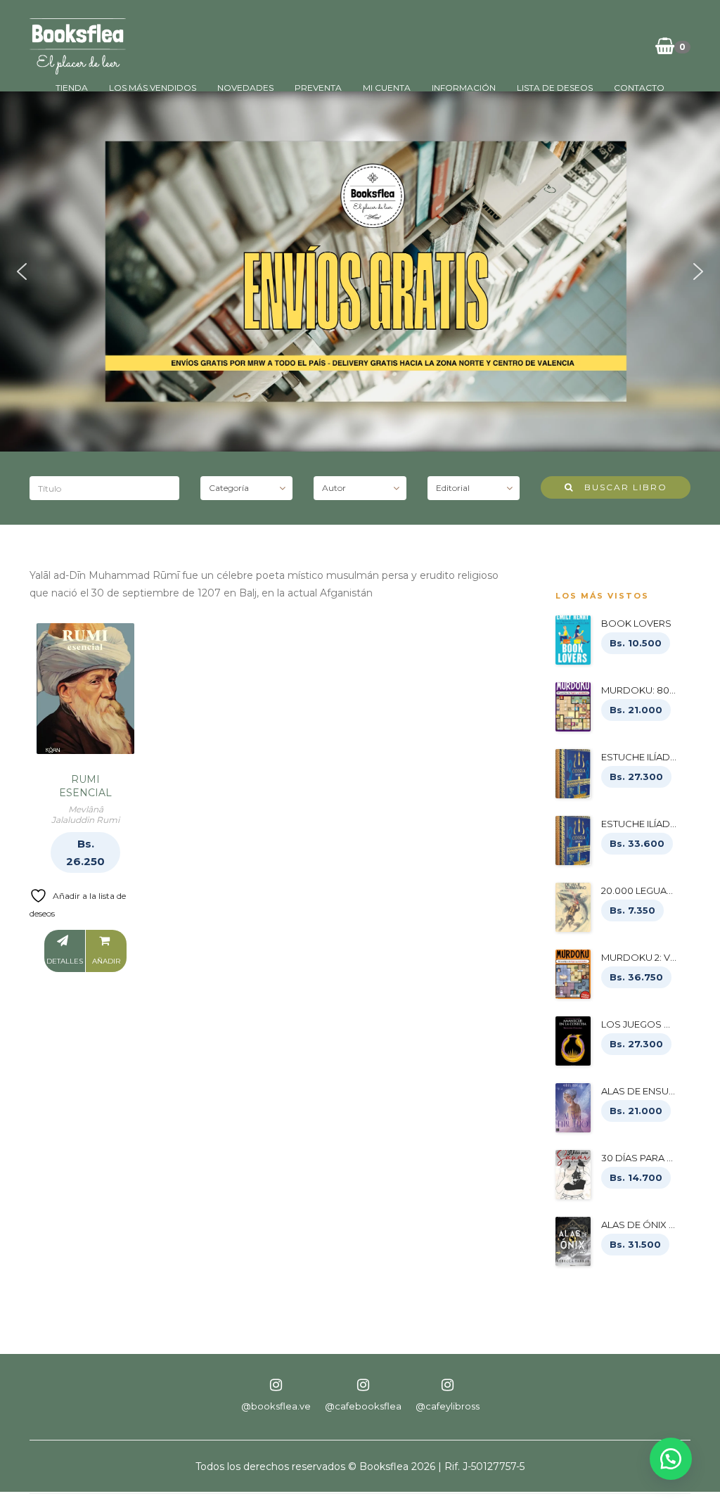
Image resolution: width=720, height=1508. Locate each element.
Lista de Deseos (555, 87)
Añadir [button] (106, 961)
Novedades (245, 87)
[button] (22, 271)
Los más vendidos (152, 87)
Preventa (318, 87)
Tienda (72, 87)
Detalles (64, 961)
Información (464, 87)
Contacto (639, 87)
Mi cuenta (387, 87)
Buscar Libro (620, 487)
